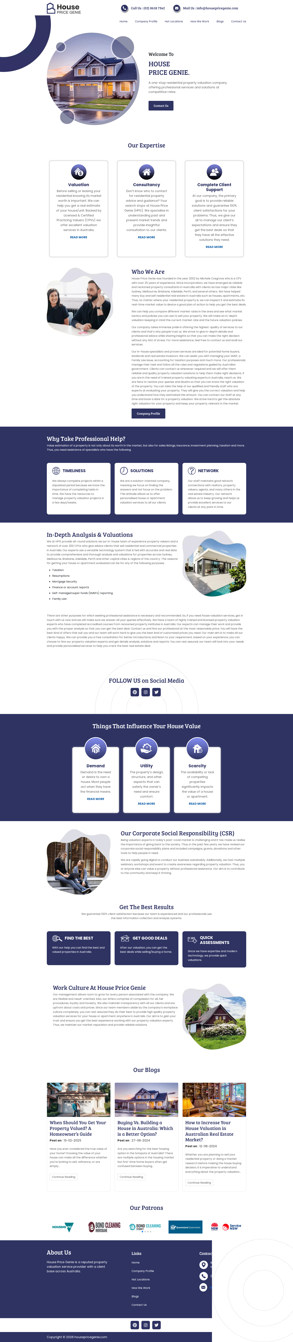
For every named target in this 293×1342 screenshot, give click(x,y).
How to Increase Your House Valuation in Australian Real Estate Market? (209, 1131)
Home (124, 21)
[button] (142, 1231)
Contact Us (238, 21)
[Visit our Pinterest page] (135, 692)
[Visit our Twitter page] (156, 692)
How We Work (199, 21)
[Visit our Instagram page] (145, 692)
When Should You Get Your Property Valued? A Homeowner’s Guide (78, 1128)
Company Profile (146, 21)
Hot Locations (174, 21)
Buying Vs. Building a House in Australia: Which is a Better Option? (145, 1128)
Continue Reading (63, 1177)
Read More (78, 237)
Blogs (220, 21)
